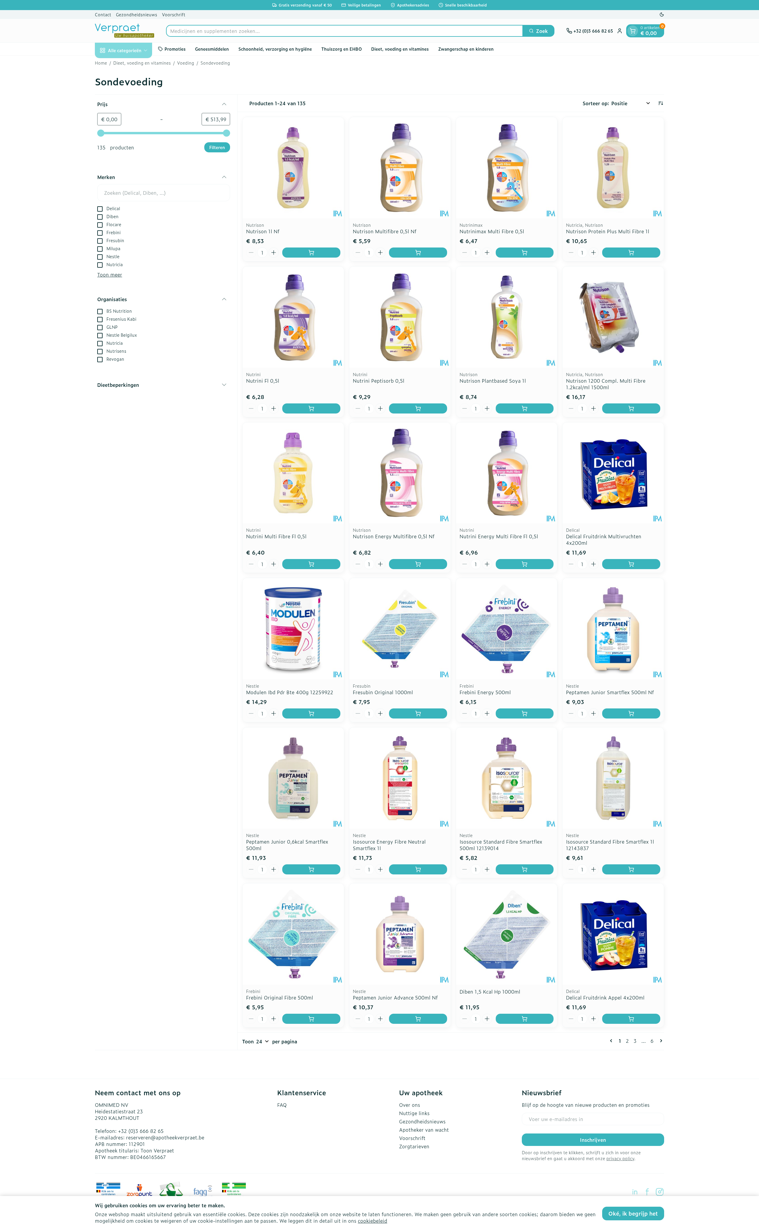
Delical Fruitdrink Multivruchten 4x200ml (603, 539)
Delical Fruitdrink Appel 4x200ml (605, 997)
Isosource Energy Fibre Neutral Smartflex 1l (389, 845)
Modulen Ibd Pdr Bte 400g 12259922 (289, 692)
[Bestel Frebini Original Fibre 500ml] (311, 1019)
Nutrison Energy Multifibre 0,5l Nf (393, 536)
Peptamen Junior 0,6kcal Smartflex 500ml (287, 845)
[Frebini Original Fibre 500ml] (293, 934)
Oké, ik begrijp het (633, 1213)
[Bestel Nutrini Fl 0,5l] (311, 408)
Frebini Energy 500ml (485, 692)
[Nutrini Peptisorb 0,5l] (400, 317)
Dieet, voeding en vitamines (400, 49)
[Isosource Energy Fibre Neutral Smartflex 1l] (400, 778)
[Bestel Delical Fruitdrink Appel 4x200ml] (631, 1019)
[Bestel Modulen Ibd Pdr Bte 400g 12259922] (311, 713)
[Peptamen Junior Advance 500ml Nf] (400, 934)
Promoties (175, 49)
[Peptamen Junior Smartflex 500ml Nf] (613, 628)
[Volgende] (660, 1040)
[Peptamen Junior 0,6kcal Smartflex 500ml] (293, 778)
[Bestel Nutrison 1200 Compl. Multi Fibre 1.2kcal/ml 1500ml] (631, 408)
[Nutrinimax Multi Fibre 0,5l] (506, 167)
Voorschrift (173, 14)
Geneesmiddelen (212, 49)
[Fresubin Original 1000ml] (400, 628)
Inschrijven (593, 1139)
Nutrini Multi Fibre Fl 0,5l (276, 536)
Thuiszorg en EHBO (341, 49)
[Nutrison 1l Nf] (293, 167)
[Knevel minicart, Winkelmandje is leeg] (632, 30)
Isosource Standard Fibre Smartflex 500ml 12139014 (501, 845)
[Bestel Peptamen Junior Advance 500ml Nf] (418, 1019)
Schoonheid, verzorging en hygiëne (275, 49)
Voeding (185, 63)
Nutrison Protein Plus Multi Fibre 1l (607, 231)
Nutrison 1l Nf (262, 231)
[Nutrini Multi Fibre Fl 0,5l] (293, 473)
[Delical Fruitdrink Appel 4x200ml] (613, 934)
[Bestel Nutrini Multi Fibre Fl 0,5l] (311, 564)
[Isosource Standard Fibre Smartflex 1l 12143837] (613, 778)
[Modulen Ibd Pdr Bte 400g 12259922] (293, 628)
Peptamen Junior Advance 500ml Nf (395, 997)
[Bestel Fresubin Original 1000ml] (418, 713)
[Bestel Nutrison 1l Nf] (311, 253)
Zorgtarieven (414, 1146)
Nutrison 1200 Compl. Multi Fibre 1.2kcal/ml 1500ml (605, 384)
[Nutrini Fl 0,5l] (293, 317)
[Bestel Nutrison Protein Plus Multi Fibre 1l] (631, 253)
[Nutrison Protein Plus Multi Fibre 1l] (613, 167)
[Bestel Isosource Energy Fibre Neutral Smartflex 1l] (418, 869)
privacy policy (620, 1158)
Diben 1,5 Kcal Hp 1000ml (490, 991)
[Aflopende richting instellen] (660, 103)
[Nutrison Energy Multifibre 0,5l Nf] (400, 473)
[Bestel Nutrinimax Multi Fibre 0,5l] (525, 253)
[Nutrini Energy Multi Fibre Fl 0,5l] (506, 473)
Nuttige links (414, 1113)
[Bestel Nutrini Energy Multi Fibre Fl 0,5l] (525, 564)
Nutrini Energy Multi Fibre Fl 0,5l (499, 536)
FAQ (282, 1104)
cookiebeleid (372, 1220)
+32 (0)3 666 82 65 (141, 1130)
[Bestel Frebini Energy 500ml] (525, 713)
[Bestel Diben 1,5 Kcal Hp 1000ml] (525, 1019)
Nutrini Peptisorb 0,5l (378, 380)
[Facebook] (647, 1191)
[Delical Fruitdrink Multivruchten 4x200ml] (613, 473)
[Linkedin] (634, 1191)
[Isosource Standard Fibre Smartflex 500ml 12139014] (506, 778)
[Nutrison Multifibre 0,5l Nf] (400, 167)
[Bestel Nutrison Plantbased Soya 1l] (525, 408)
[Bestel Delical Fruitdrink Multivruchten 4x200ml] (631, 564)
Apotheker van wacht (424, 1129)
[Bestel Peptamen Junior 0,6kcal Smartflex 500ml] (311, 869)
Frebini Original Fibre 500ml (279, 997)
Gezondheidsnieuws (136, 14)
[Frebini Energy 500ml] (506, 628)
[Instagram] (659, 1191)
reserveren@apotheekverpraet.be (165, 1137)
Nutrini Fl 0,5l (262, 380)
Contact (103, 14)
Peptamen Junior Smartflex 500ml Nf (610, 692)
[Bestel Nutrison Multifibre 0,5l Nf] (418, 253)
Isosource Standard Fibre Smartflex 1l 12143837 (610, 845)
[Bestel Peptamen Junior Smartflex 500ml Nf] (631, 713)
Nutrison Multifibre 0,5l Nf (384, 231)
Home (101, 63)
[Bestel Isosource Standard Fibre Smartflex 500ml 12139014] (525, 869)
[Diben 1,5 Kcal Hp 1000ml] (506, 934)
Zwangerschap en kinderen (466, 49)
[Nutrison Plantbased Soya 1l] (506, 317)
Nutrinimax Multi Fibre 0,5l (492, 231)
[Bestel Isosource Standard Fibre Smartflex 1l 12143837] (631, 869)
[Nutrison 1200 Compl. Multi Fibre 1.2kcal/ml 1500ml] (613, 317)
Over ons (409, 1104)
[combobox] (344, 31)
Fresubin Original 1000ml (383, 692)
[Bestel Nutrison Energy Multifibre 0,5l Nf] (418, 564)
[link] (612, 1040)
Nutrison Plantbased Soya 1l (493, 380)
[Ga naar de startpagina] (124, 31)
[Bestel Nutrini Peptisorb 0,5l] (418, 408)
